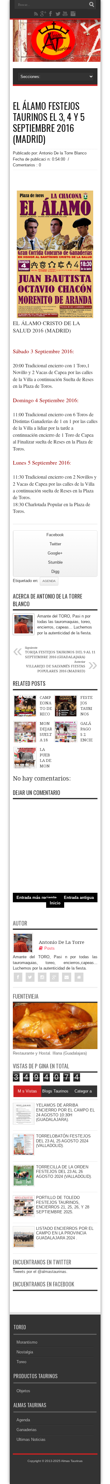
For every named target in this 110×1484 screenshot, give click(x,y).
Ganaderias (26, 1429)
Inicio (55, 903)
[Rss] (36, 14)
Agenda (49, 581)
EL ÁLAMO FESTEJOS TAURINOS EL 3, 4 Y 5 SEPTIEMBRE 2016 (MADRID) (49, 122)
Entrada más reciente (36, 897)
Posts (49, 948)
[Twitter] (58, 14)
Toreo (21, 1362)
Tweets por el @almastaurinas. (40, 1271)
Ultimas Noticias (31, 1439)
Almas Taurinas (71, 1461)
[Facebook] (51, 14)
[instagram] (73, 14)
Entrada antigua (79, 897)
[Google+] (43, 14)
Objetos (23, 1391)
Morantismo (26, 1342)
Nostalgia (24, 1352)
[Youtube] (65, 14)
